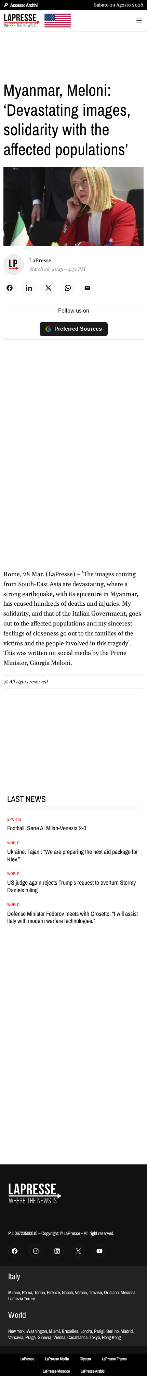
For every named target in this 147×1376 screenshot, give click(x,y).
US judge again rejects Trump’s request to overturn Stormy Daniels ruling (71, 886)
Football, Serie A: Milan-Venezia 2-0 (46, 828)
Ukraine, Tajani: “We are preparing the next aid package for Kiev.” (72, 855)
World (13, 843)
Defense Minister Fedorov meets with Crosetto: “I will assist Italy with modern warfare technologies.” (72, 917)
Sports (14, 819)
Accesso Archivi (24, 5)
